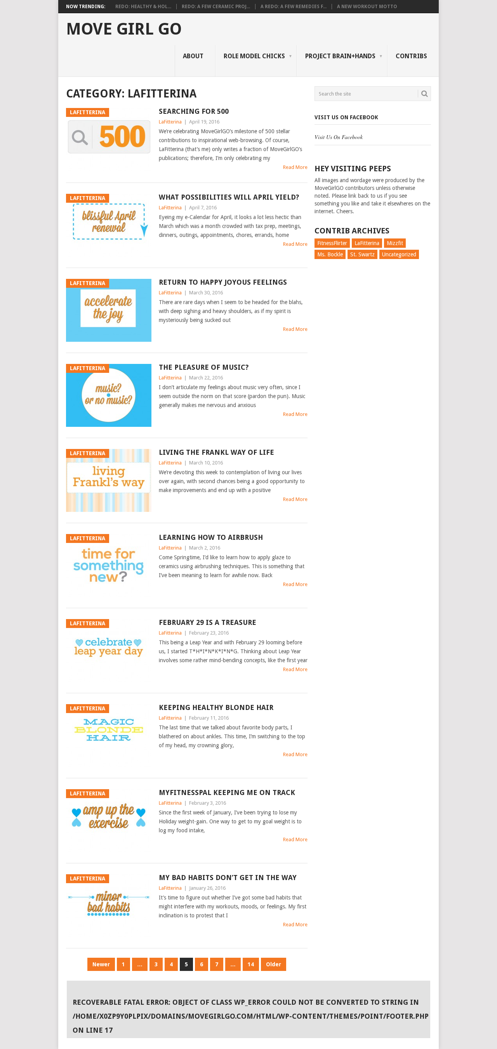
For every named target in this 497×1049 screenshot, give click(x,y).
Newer (101, 964)
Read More (295, 167)
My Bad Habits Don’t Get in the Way (228, 877)
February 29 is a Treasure (207, 622)
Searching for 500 (194, 111)
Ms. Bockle (330, 254)
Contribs (411, 56)
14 (251, 964)
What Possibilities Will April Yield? (229, 197)
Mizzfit (395, 243)
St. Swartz (362, 254)
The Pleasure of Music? (203, 367)
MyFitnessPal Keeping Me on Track (227, 792)
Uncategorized (399, 254)
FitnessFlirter (332, 243)
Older (273, 964)
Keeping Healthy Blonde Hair (216, 707)
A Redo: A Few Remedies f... (294, 6)
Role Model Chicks (254, 56)
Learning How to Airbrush (211, 537)
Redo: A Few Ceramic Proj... (216, 6)
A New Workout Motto (367, 6)
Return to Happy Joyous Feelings (223, 282)
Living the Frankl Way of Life (216, 452)
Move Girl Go (124, 29)
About (193, 56)
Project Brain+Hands (340, 56)
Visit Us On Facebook (346, 117)
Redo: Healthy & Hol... (143, 6)
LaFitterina (170, 122)
